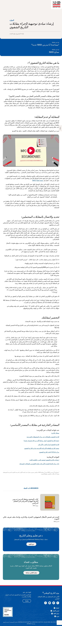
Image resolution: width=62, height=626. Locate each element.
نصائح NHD (54, 52)
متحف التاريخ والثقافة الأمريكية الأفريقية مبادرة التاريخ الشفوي (41, 448)
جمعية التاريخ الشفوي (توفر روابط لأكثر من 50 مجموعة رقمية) (41, 440)
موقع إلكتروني (44, 474)
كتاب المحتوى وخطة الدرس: (25, 501)
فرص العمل (56, 611)
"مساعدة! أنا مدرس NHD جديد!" (45, 45)
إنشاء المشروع (20, 33)
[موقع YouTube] (49, 603)
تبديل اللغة (56, 613)
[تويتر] (53, 603)
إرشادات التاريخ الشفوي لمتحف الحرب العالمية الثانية (44, 460)
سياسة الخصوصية (14, 622)
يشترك (27, 601)
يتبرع (58, 616)
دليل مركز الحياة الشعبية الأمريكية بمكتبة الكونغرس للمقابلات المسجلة (39, 464)
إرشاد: (17, 4)
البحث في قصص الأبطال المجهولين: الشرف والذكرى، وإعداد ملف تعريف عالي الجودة (31, 518)
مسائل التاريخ (55, 433)
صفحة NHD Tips (37, 180)
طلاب (53, 474)
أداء (56, 474)
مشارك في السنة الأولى (25, 472)
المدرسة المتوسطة (7, 472)
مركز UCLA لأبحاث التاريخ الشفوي (49, 452)
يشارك (60, 128)
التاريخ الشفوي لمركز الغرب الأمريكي (48, 444)
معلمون (49, 474)
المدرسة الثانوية (15, 472)
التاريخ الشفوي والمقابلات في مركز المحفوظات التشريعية (43, 437)
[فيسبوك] (57, 603)
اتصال (57, 608)
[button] (59, 3)
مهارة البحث (13, 33)
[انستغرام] (45, 603)
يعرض (32, 472)
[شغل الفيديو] (31, 151)
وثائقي (36, 472)
